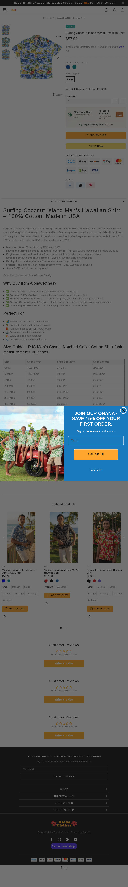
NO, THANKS (96, 470)
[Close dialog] (123, 410)
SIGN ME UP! (96, 454)
